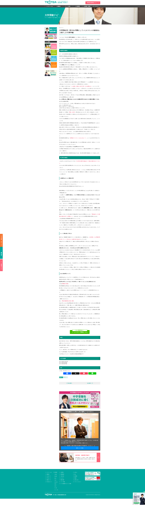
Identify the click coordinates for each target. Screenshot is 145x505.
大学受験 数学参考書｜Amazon (64, 370)
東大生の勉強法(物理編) (77, 353)
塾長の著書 (62, 479)
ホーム (46, 17)
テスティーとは (50, 6)
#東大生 (66, 377)
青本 (60, 279)
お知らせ (75, 472)
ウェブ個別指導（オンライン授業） (66, 483)
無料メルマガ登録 (79, 448)
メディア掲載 (63, 481)
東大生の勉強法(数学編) (63, 363)
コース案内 (68, 6)
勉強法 (61, 377)
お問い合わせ (76, 479)
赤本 (67, 125)
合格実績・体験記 (87, 6)
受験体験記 (62, 474)
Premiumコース (49, 481)
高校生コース (49, 479)
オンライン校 (56, 489)
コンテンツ (96, 6)
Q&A (75, 474)
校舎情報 (78, 6)
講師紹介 (59, 6)
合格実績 (62, 472)
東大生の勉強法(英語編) (63, 362)
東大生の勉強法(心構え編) (63, 361)
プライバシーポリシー (77, 481)
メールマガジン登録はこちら (80, 331)
